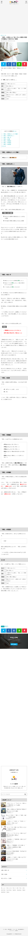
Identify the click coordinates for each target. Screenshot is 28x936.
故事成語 (19, 890)
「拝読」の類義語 (6, 140)
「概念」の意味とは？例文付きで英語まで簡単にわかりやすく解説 (16, 810)
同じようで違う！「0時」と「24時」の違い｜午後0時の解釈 (16, 816)
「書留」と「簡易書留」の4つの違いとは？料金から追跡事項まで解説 (15, 846)
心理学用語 (10, 890)
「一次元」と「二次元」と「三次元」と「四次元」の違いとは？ (15, 822)
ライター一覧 (15, 929)
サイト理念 (5, 929)
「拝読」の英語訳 (6, 144)
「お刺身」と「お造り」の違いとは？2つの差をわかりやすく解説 (16, 858)
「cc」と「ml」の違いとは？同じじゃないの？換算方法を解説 (16, 828)
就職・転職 (5, 870)
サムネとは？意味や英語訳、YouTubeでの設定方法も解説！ (16, 852)
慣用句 (15, 890)
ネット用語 (22, 888)
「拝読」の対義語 (6, 142)
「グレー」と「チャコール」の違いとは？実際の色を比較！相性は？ (16, 834)
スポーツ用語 (16, 888)
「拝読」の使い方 (6, 137)
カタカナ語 (10, 888)
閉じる (14, 131)
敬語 (24, 890)
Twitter (14, 644)
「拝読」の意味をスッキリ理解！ (10, 134)
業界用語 (3, 892)
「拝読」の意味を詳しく (8, 135)
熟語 (7, 626)
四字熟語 (3, 890)
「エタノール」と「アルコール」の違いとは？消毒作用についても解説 (16, 804)
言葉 (3, 626)
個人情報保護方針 (21, 929)
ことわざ (3, 888)
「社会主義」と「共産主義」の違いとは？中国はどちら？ (16, 840)
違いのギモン (6, 878)
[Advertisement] (14, 20)
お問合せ (16, 930)
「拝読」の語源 (6, 139)
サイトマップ (12, 930)
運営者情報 (9, 929)
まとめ (4, 146)
